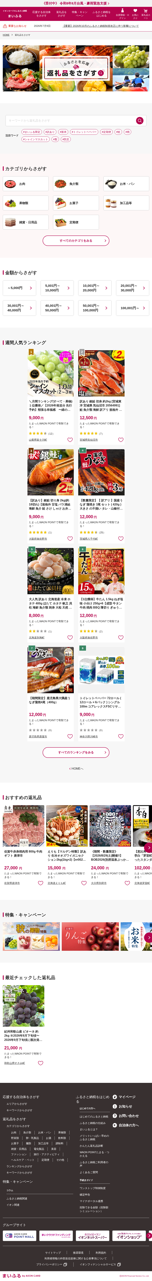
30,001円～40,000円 (15, 308)
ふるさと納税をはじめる (101, 14)
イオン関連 (12, 1204)
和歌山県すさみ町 (14, 1063)
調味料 (59, 1143)
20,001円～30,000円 (129, 288)
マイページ (127, 1097)
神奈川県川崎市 (89, 736)
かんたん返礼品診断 (91, 1145)
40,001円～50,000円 (53, 308)
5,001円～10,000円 (52, 288)
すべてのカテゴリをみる (76, 240)
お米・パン (44, 1132)
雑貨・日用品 (19, 1148)
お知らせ (125, 1106)
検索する (139, 120)
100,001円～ (130, 308)
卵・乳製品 (32, 1138)
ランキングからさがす (19, 1166)
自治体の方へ (129, 1125)
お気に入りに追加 (40, 883)
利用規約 (101, 1252)
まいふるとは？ (89, 1129)
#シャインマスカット (35, 139)
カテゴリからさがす (18, 1125)
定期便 (45, 1159)
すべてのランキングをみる (76, 752)
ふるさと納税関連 (16, 1198)
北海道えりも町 (57, 883)
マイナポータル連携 (91, 1201)
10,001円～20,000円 (91, 288)
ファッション (19, 1154)
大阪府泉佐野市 (38, 538)
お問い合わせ (129, 1116)
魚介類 (27, 1132)
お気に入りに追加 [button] (70, 439)
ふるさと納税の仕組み (93, 1123)
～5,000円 (14, 288)
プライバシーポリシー (49, 1264)
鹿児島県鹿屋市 (38, 736)
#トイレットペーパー (84, 131)
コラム (9, 1190)
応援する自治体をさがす (41, 14)
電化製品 (39, 1148)
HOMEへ (77, 768)
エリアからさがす (16, 1103)
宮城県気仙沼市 (89, 439)
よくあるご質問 (89, 1172)
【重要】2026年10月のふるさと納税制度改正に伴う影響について (100, 25)
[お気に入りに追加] (70, 439)
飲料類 (62, 1138)
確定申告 (85, 1194)
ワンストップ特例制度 (93, 1188)
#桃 (127, 131)
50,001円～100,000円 (91, 308)
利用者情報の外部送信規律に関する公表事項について (75, 1258)
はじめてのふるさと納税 (94, 1116)
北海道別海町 (36, 637)
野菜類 (15, 1138)
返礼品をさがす (61, 14)
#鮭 (118, 131)
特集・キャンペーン (79, 14)
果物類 (62, 1132)
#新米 (63, 131)
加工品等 (43, 1143)
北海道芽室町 (142, 883)
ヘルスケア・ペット (22, 1159)
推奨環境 (78, 1252)
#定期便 (106, 131)
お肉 (13, 1132)
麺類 (28, 1143)
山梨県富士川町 (38, 439)
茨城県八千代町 (89, 538)
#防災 (65, 139)
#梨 (55, 139)
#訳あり (50, 131)
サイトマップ (53, 1252)
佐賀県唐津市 (12, 883)
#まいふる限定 (31, 131)
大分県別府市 (99, 883)
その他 (60, 1159)
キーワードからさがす (19, 1110)
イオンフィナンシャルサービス (98, 1264)
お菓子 (15, 1143)
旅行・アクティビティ (47, 1154)
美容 (53, 1148)
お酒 (48, 1138)
